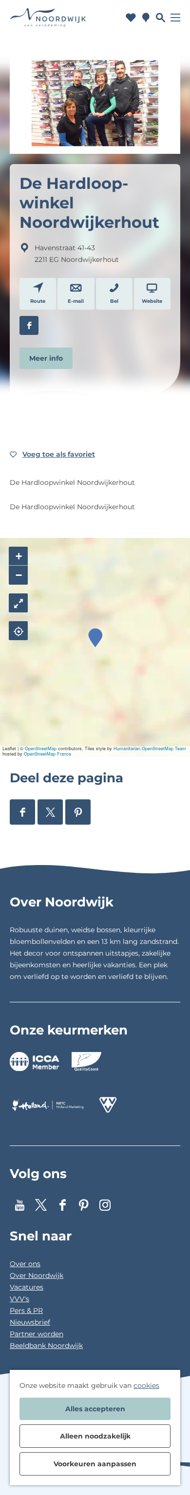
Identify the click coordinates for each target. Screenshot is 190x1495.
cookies (146, 1385)
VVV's (19, 1298)
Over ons (25, 1263)
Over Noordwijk (36, 1275)
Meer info (46, 358)
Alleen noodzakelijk (95, 1436)
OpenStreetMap (41, 748)
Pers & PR (26, 1310)
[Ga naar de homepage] (48, 18)
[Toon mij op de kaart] (18, 630)
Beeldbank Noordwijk (46, 1345)
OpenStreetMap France (47, 754)
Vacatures (26, 1287)
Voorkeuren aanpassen (95, 1463)
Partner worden (36, 1333)
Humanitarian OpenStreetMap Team (150, 748)
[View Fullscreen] (18, 602)
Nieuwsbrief (30, 1322)
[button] (95, 638)
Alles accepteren (95, 1408)
